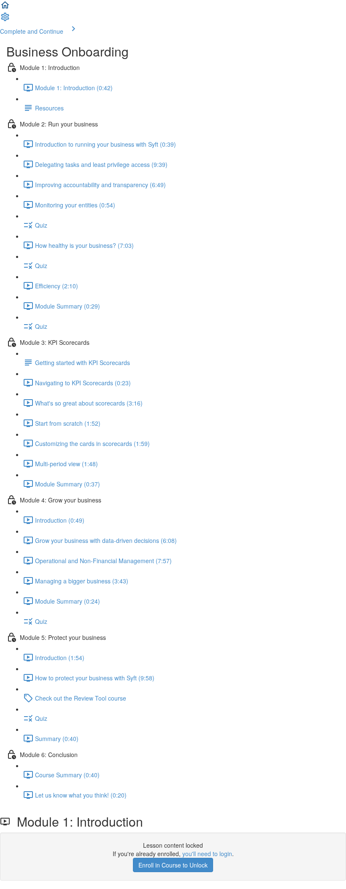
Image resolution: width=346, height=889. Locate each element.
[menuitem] (5, 19)
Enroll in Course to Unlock (173, 865)
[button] (5, 7)
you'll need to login (207, 853)
